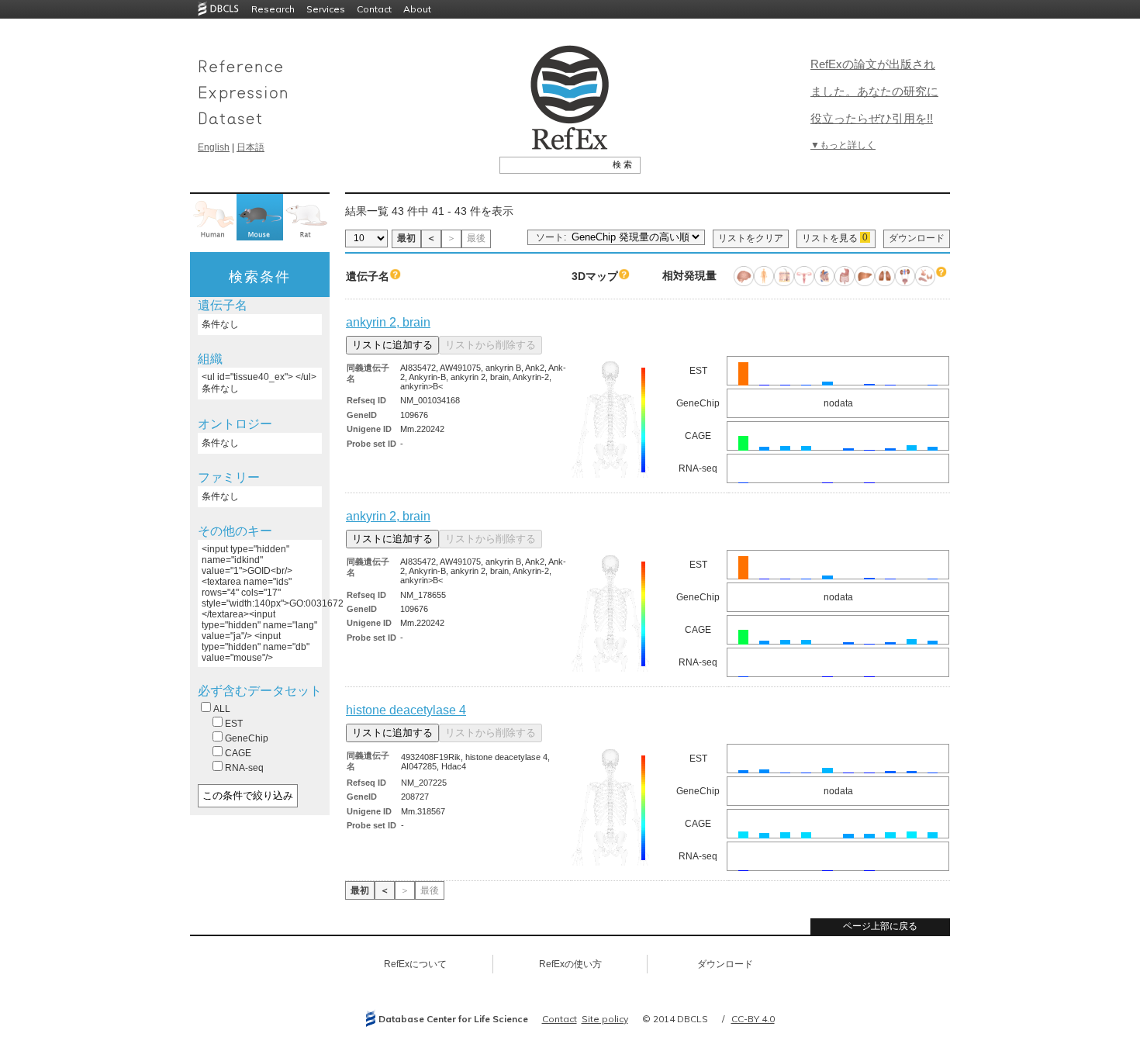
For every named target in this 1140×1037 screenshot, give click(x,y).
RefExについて (415, 964)
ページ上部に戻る (880, 926)
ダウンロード (917, 238)
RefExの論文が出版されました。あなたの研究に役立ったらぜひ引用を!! (874, 91)
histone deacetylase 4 (406, 710)
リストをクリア (750, 238)
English (214, 147)
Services (325, 9)
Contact (374, 9)
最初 (406, 238)
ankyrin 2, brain (388, 322)
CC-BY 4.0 (753, 1019)
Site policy (605, 1019)
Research (273, 9)
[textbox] (552, 164)
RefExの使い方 (570, 964)
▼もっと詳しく (843, 145)
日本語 (250, 147)
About (417, 9)
